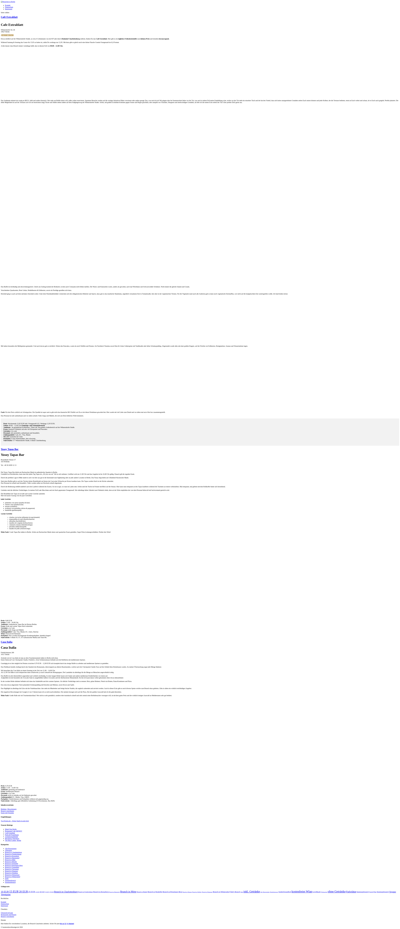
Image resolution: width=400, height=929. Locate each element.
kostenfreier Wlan (302, 891)
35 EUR (37, 892)
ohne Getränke (337, 891)
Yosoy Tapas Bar (10, 449)
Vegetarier (6, 894)
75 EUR (47, 892)
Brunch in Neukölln (11, 863)
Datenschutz (9, 7)
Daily (7, 878)
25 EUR (31, 892)
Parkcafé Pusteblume (12, 835)
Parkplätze (351, 891)
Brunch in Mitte (10, 860)
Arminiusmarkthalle (11, 837)
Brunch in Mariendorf (12, 858)
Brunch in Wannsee (11, 871)
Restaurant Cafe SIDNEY (13, 831)
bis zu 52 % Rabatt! (67, 924)
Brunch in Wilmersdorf (12, 877)
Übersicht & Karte (7, 913)
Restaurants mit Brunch (8, 915)
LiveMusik (317, 892)
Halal (242, 892)
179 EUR (51, 892)
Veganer (392, 892)
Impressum (8, 9)
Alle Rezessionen (10, 848)
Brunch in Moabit (11, 862)
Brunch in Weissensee (12, 875)
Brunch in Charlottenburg (13, 852)
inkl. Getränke (251, 891)
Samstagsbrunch (10, 880)
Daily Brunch (235, 892)
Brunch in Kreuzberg (12, 856)
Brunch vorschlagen (7, 811)
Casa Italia (6, 642)
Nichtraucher (324, 892)
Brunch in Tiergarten (12, 869)
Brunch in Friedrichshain (13, 854)
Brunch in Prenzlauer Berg (14, 865)
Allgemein (8, 850)
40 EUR (42, 892)
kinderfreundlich (285, 892)
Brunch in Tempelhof (12, 867)
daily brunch (7, 35)
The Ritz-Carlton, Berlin (13, 840)
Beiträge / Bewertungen (8, 809)
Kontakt (7, 5)
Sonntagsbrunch (10, 882)
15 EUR (14, 891)
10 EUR (5, 891)
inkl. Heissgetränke (265, 892)
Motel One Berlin (11, 829)
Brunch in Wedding (11, 873)
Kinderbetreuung (274, 892)
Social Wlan (372, 892)
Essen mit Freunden (7, 813)
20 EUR (23, 891)
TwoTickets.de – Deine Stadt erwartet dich (15, 821)
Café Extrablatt (9, 17)
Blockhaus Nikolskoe (12, 838)
